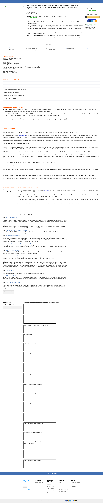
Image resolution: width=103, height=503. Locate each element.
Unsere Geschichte (39, 482)
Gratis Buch (61, 484)
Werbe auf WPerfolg (51, 486)
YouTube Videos (62, 491)
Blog (60, 482)
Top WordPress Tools (63, 489)
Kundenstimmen (62, 496)
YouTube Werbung (22, 135)
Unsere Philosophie (39, 484)
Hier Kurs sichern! (92, 19)
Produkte (49, 484)
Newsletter (61, 487)
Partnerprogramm (62, 493)
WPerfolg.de (46, 190)
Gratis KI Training (50, 488)
